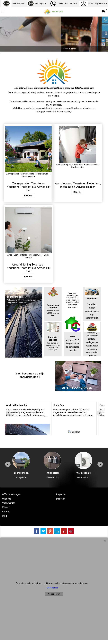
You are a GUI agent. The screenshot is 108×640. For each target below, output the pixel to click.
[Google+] (50, 531)
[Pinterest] (71, 531)
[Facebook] (36, 531)
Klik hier (28, 195)
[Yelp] (64, 531)
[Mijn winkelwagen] (103, 11)
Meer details (52, 588)
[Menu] (2, 12)
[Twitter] (43, 531)
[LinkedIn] (57, 531)
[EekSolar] (53, 11)
